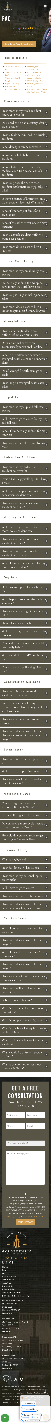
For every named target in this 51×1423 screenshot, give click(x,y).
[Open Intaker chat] (23, 1422)
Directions (7, 1313)
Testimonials (8, 1280)
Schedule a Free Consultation (19, 44)
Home (5, 1267)
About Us (6, 1283)
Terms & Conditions (34, 1216)
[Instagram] (25, 1258)
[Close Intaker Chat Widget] (48, 1391)
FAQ (4, 1273)
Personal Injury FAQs (37, 89)
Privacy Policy (13, 1216)
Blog (4, 1270)
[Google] (7, 1258)
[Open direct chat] (44, 1391)
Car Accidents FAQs (36, 92)
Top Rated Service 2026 (24, 32)
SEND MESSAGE (25, 1222)
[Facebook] (11, 1258)
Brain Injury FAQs (35, 81)
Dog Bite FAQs (34, 72)
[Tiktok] (20, 1258)
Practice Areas (9, 1276)
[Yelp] (16, 1258)
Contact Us (7, 1286)
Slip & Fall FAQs (12, 84)
